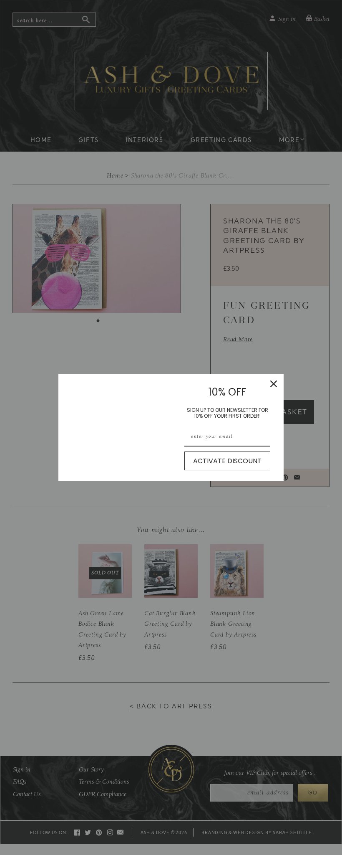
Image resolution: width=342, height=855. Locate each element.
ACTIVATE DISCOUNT (227, 461)
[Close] (274, 384)
